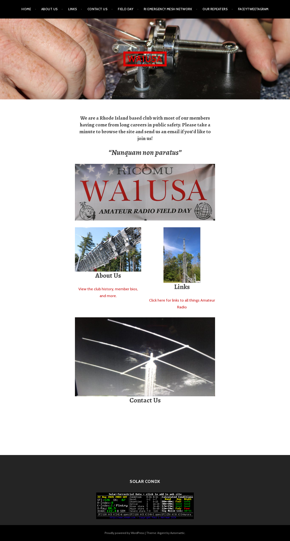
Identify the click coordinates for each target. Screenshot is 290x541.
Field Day (125, 9)
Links (72, 9)
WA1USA (145, 59)
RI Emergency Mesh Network (168, 9)
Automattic (177, 533)
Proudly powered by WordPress (124, 533)
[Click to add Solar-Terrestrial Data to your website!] (145, 505)
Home (26, 9)
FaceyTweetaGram (253, 9)
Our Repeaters (215, 9)
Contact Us (97, 9)
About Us (49, 9)
